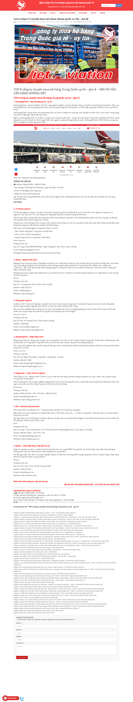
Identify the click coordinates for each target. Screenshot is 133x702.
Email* (18, 630)
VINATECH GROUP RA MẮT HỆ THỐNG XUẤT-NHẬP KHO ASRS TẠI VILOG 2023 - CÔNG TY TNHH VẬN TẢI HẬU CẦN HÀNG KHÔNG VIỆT (59, 519)
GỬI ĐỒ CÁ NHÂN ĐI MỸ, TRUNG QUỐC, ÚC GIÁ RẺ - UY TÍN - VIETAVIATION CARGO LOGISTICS (48, 513)
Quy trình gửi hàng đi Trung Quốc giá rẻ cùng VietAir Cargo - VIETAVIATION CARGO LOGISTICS (48, 573)
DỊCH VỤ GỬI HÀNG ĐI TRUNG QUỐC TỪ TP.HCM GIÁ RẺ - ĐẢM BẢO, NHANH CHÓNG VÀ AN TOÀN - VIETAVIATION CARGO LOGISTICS (59, 537)
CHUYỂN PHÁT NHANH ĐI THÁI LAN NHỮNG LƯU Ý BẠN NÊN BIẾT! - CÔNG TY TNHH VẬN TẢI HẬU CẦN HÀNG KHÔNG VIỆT (56, 593)
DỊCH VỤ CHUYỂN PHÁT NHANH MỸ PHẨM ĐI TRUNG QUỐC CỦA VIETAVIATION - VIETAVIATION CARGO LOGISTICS (53, 521)
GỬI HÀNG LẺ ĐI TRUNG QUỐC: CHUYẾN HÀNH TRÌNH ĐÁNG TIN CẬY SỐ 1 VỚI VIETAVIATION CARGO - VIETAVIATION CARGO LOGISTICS (60, 545)
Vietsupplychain (55, 500)
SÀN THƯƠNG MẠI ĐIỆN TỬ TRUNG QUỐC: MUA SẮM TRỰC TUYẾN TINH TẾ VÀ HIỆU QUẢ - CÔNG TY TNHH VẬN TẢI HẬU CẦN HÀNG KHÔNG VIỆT (63, 604)
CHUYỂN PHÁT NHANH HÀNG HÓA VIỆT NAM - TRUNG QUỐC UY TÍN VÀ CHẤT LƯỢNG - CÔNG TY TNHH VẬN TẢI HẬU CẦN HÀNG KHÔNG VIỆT (62, 589)
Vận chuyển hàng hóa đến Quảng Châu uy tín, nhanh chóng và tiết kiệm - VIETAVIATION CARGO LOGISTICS (52, 567)
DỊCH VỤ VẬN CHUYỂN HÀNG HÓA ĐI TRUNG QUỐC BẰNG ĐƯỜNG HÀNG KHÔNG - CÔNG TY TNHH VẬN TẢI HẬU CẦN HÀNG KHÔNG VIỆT (61, 578)
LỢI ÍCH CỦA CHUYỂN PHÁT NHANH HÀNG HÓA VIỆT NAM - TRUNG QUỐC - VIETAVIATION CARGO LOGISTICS (52, 580)
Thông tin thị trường (67, 13)
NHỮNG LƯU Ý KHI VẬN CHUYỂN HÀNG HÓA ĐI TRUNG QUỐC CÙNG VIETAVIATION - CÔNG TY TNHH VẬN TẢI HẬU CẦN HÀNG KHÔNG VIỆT (61, 591)
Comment (19, 643)
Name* (18, 623)
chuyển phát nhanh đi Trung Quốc (29, 502)
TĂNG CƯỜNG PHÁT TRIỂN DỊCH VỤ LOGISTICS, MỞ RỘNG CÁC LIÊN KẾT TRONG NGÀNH (46, 515)
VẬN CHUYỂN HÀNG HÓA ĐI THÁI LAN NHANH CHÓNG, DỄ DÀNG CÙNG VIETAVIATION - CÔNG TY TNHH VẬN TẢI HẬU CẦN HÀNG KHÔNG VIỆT (62, 606)
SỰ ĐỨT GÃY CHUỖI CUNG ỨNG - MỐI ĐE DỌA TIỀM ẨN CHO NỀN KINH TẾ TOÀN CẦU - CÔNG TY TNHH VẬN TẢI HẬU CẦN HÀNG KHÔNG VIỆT (62, 543)
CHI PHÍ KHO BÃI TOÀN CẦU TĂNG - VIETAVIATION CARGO (37, 558)
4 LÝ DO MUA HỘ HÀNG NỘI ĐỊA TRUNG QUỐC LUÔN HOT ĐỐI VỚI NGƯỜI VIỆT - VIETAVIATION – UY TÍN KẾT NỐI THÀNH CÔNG (58, 517)
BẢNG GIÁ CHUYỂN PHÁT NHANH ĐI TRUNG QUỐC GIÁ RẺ (37, 613)
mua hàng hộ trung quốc (47, 22)
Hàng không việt (81, 502)
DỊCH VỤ (52, 13)
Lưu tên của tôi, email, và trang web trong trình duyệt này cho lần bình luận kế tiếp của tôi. (46, 619)
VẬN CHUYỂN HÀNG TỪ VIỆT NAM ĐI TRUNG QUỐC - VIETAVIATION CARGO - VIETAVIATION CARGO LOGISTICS (52, 560)
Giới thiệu (43, 13)
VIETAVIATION (19, 491)
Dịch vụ (36, 22)
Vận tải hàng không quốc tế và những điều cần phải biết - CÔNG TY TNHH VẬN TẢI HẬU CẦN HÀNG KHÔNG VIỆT (53, 576)
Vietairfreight (69, 500)
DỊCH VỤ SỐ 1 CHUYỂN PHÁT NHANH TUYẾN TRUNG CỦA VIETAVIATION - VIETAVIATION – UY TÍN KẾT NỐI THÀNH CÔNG (55, 526)
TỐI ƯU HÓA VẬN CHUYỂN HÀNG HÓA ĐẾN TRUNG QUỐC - (37, 582)
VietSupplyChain (20, 107)
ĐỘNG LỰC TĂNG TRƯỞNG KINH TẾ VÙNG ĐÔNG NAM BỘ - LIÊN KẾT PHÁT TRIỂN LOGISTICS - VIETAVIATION (52, 534)
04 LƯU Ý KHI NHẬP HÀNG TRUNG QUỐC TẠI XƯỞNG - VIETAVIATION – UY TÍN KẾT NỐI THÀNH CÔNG (50, 550)
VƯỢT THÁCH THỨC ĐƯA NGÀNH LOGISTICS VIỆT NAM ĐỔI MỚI (39, 597)
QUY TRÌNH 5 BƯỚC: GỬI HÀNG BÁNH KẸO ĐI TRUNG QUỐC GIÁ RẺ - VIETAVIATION (44, 554)
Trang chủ (32, 13)
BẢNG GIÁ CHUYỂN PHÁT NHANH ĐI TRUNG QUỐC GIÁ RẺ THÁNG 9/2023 (42, 547)
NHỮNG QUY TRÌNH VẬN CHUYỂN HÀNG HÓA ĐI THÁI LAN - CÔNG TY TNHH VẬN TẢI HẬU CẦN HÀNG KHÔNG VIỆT (54, 602)
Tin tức (93, 13)
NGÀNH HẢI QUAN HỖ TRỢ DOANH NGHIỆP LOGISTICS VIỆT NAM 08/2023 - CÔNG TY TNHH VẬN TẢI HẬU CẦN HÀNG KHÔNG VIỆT (59, 528)
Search (119, 5)
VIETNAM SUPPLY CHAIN (24, 22)
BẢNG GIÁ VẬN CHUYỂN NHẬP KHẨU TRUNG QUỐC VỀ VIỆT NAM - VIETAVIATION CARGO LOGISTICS (49, 608)
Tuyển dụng (83, 13)
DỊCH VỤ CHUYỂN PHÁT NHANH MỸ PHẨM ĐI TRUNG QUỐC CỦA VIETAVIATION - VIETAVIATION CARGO (50, 524)
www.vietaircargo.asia (31, 193)
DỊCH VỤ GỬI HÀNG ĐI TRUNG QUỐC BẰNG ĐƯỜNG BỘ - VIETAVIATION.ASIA (42, 539)
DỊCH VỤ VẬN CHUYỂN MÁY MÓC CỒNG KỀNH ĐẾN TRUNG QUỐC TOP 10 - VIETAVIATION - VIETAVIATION (51, 532)
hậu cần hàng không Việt (94, 502)
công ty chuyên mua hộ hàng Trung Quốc (52, 502)
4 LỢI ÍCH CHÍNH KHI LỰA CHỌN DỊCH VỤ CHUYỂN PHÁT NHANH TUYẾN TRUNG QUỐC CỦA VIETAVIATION (51, 530)
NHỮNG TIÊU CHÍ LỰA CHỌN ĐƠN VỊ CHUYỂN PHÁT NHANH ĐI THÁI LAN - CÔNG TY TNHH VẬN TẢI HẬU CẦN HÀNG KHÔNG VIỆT (58, 595)
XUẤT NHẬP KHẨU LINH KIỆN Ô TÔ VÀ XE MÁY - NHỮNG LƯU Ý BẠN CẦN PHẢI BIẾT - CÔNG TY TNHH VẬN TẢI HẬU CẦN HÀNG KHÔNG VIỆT (61, 584)
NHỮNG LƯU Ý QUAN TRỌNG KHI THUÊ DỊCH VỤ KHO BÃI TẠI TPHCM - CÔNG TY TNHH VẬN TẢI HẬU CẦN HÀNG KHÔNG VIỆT (57, 600)
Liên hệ (102, 13)
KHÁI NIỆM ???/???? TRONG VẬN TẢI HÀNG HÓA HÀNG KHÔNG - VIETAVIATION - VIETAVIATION (48, 556)
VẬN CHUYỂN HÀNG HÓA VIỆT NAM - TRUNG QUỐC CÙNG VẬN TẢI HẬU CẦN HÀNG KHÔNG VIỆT (49, 587)
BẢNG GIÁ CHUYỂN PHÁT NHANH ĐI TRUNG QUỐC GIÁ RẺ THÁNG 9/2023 (42, 610)
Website (18, 636)
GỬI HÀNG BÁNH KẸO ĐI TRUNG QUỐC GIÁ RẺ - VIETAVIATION (38, 552)
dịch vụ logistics (71, 502)
